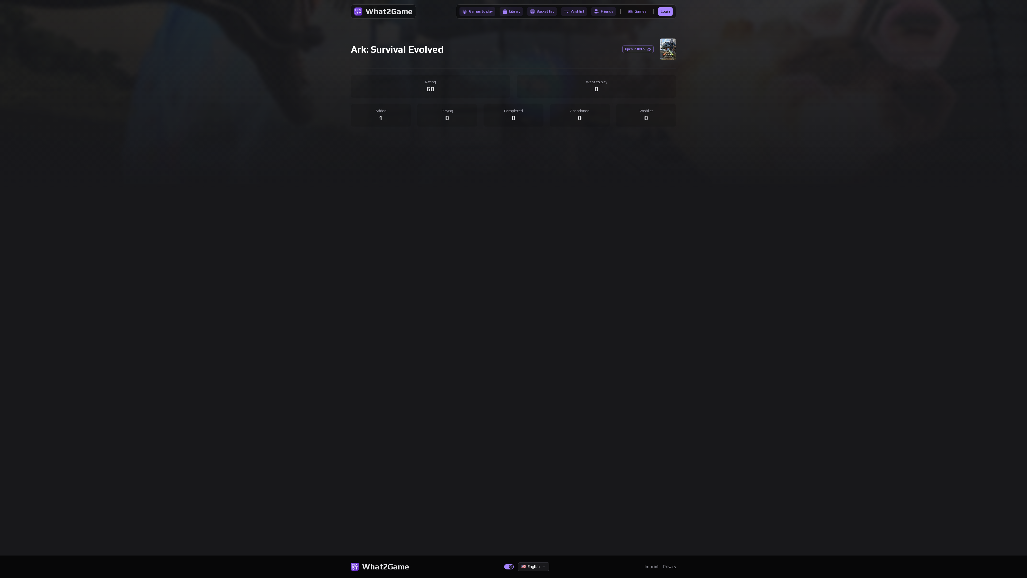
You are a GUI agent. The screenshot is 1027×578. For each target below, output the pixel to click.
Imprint (652, 566)
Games (640, 11)
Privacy (669, 566)
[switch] (509, 566)
